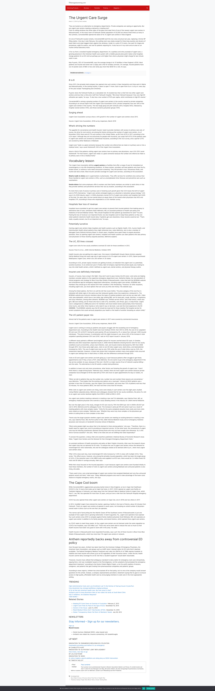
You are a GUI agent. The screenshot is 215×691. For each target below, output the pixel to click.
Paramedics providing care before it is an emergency (86, 645)
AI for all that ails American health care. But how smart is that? (90, 590)
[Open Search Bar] (147, 8)
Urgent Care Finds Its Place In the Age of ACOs (89, 606)
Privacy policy (150, 688)
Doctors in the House (80, 608)
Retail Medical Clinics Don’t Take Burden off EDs (89, 610)
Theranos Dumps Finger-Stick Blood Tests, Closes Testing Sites (89, 679)
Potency (105, 8)
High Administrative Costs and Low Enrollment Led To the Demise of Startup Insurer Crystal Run (101, 586)
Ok (144, 688)
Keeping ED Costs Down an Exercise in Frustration (90, 603)
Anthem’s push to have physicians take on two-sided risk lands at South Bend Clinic (97, 592)
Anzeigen (87, 72)
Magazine (116, 8)
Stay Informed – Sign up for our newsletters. (94, 621)
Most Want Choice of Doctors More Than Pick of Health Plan (88, 678)
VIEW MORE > (73, 597)
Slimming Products (72, 8)
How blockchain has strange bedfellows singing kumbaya (88, 588)
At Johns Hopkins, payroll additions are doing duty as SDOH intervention (93, 658)
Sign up (71, 626)
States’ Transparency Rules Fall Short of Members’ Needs (92, 612)
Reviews (86, 8)
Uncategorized (75, 676)
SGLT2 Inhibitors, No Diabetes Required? (82, 594)
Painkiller (97, 8)
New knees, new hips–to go (78, 652)
